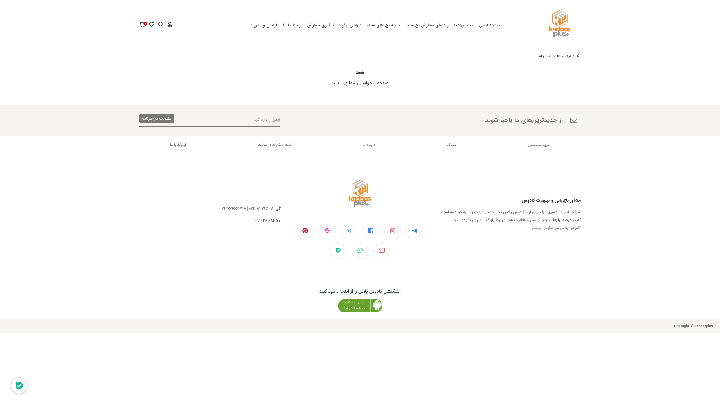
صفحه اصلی (489, 25)
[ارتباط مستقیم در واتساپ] (360, 251)
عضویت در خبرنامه (157, 118)
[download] (360, 305)
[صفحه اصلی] (579, 55)
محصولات (464, 25)
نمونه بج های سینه (383, 25)
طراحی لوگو (351, 25)
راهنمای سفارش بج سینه (427, 25)
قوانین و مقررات (264, 25)
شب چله (545, 55)
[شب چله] (360, 198)
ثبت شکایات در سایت (274, 145)
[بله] (338, 251)
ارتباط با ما (292, 25)
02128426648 (261, 208)
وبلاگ (451, 145)
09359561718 (233, 208)
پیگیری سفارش (320, 25)
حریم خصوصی (539, 145)
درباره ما (369, 145)
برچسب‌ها (564, 55)
